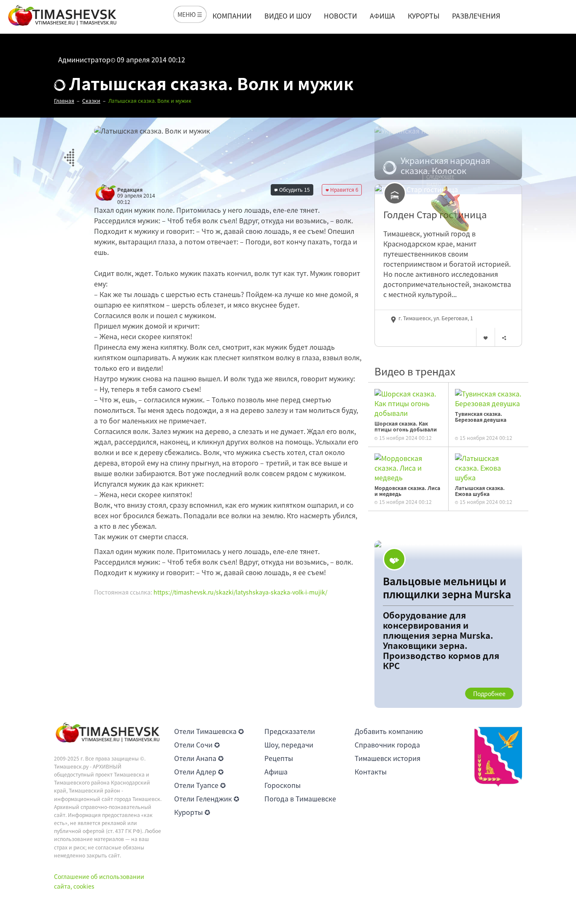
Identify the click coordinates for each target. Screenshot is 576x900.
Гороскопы (282, 785)
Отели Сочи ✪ (197, 744)
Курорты (423, 16)
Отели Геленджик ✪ (206, 798)
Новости (340, 16)
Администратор (84, 59)
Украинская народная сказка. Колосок (445, 165)
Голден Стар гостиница (435, 214)
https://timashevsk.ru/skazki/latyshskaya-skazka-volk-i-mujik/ (240, 592)
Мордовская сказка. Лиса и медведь (407, 491)
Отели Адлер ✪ (198, 771)
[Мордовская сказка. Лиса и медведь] (408, 466)
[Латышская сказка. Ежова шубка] (488, 466)
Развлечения (476, 16)
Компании (232, 16)
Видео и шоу (287, 16)
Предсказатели (289, 731)
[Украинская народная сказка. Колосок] (448, 153)
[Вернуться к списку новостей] (69, 153)
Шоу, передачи (288, 744)
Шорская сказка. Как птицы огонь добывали (405, 426)
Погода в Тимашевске (300, 798)
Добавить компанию (389, 731)
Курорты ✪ (192, 812)
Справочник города (387, 744)
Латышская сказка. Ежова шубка (480, 491)
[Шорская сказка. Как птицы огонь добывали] (408, 402)
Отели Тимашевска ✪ (209, 731)
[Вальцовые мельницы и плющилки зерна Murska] (448, 624)
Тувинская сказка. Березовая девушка (480, 416)
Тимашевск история (387, 758)
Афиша (382, 16)
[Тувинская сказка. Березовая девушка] (488, 397)
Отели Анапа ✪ (198, 758)
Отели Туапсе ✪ (200, 785)
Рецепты (278, 758)
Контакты (371, 771)
